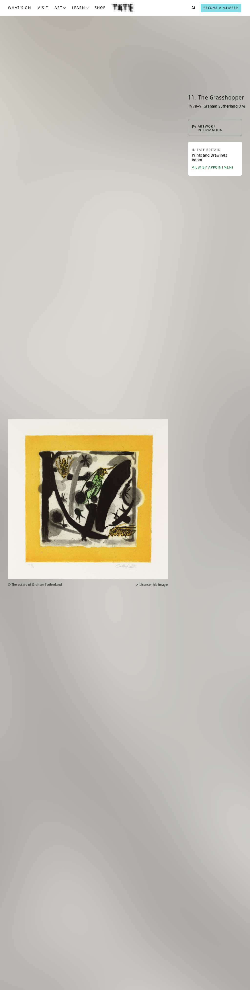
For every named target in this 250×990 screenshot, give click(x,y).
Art (58, 7)
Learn (78, 7)
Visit (43, 7)
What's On (19, 7)
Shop (100, 7)
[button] (192, 8)
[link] (70, 585)
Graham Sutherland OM (224, 106)
